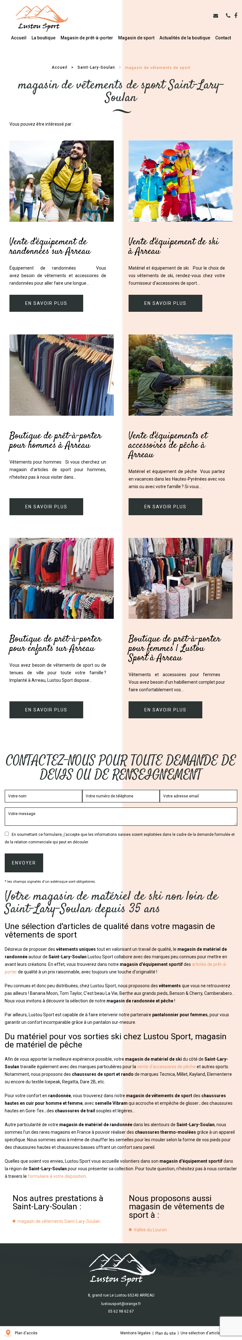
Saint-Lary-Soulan (96, 67)
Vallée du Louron (150, 1229)
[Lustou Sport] (41, 19)
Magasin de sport (136, 37)
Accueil (18, 37)
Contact (223, 37)
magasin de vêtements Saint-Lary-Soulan (58, 1221)
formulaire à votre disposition (57, 1176)
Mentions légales (135, 1333)
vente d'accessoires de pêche (166, 1066)
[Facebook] (235, 16)
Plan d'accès (26, 1333)
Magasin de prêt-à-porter (86, 37)
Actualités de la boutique (184, 37)
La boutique (43, 37)
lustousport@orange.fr (121, 1304)
